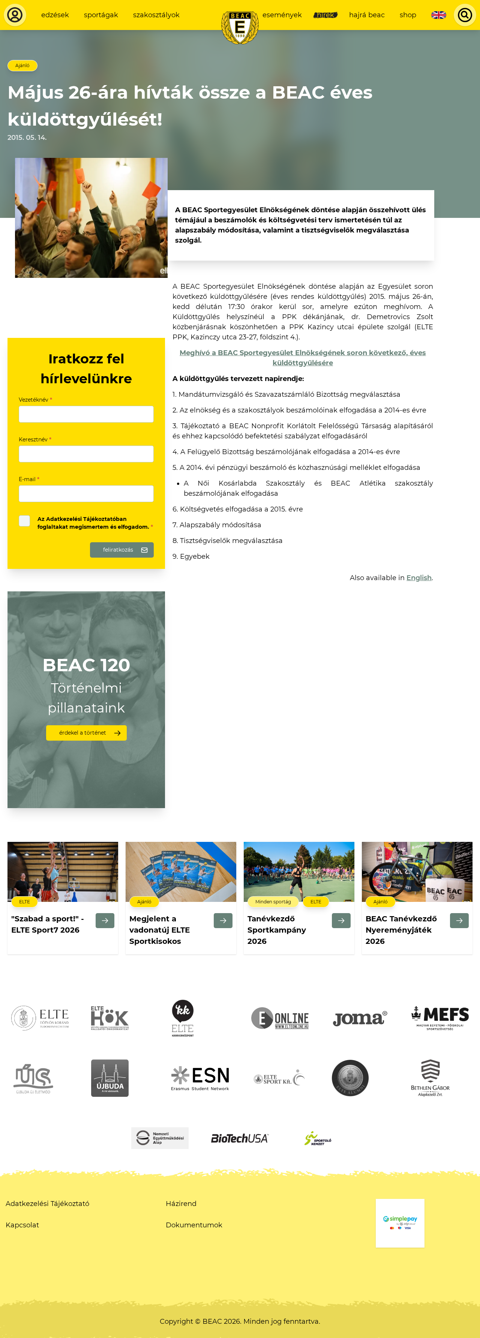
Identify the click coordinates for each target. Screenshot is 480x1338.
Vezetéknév (35, 399)
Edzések (55, 15)
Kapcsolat (22, 1225)
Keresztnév (35, 439)
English (419, 578)
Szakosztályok (156, 15)
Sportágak (101, 15)
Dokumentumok (194, 1225)
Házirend (181, 1204)
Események (282, 15)
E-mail (29, 479)
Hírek (325, 15)
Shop (408, 15)
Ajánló (22, 65)
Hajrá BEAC (367, 15)
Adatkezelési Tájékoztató (47, 1204)
